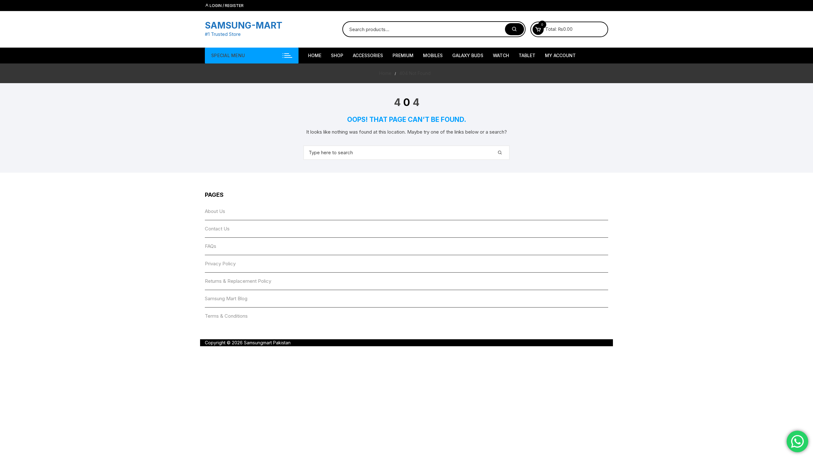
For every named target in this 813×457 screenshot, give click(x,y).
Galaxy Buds (467, 55)
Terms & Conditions (226, 316)
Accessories (368, 55)
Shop (337, 55)
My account (560, 55)
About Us (215, 211)
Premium (403, 55)
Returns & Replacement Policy (238, 281)
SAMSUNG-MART (243, 25)
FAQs (210, 246)
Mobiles (433, 55)
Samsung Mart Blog (226, 298)
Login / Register (226, 5)
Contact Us (217, 229)
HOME (314, 55)
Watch (501, 55)
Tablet (527, 55)
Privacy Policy (220, 264)
